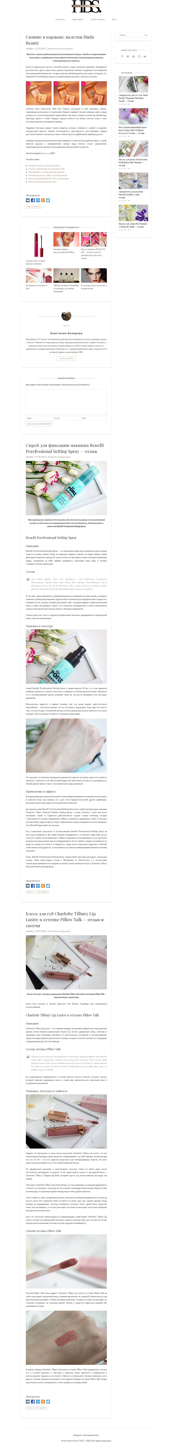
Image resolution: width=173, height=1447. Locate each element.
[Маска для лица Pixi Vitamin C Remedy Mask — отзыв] (133, 213)
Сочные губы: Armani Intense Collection (35, 262)
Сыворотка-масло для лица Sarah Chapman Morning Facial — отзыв (133, 98)
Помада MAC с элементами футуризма (46, 172)
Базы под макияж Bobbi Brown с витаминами (48, 178)
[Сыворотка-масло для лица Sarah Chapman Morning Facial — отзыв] (133, 84)
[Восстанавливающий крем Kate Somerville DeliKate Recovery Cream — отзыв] (133, 116)
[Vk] (144, 56)
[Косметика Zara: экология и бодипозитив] (94, 275)
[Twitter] (48, 200)
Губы (29, 1408)
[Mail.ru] (38, 200)
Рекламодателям (91, 1435)
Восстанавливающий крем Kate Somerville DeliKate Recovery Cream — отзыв (133, 130)
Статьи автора (66, 358)
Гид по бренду (33, 206)
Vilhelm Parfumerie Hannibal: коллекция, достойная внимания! (66, 288)
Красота (60, 19)
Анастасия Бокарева (63, 48)
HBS (114, 19)
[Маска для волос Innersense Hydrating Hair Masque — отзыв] (133, 148)
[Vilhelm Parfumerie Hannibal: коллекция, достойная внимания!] (66, 275)
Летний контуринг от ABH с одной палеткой (47, 175)
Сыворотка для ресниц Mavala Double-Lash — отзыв (131, 194)
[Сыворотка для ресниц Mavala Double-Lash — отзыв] (133, 181)
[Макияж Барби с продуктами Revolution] (66, 239)
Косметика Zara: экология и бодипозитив (94, 287)
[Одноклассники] (43, 200)
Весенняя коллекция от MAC (36, 287)
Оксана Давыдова (62, 457)
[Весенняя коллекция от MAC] (39, 275)
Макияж (29, 49)
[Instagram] (139, 56)
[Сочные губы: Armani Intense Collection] (39, 245)
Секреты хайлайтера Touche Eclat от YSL (46, 169)
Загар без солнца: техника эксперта (44, 165)
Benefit (30, 892)
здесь (46, 153)
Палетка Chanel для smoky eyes (42, 181)
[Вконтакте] (28, 200)
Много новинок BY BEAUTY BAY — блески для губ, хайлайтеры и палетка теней (93, 254)
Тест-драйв (42, 892)
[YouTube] (133, 56)
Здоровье (77, 19)
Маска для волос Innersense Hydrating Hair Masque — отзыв (133, 162)
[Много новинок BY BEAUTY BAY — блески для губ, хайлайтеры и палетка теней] (94, 239)
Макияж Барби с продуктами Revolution (63, 251)
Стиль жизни (97, 19)
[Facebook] (33, 200)
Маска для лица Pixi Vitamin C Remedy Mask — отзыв (133, 225)
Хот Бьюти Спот (71, 1440)
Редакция (77, 1435)
